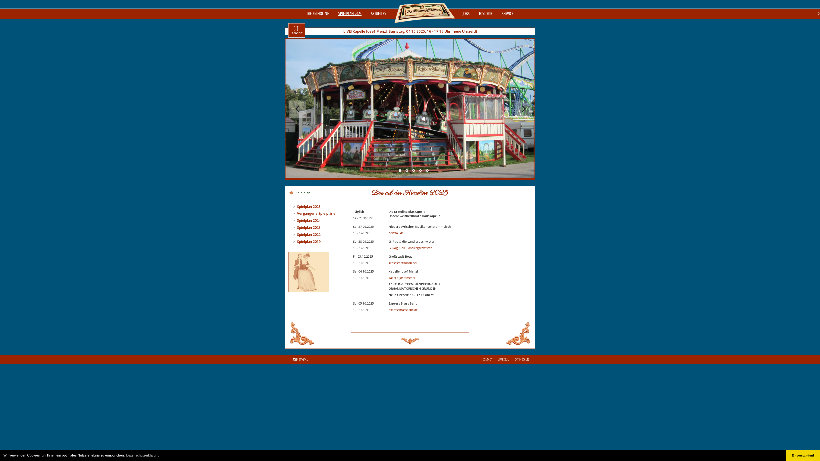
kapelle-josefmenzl (402, 278)
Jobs (466, 13)
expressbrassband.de (403, 310)
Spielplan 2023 (309, 227)
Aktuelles (378, 13)
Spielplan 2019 (309, 241)
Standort (297, 33)
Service (507, 13)
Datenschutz (522, 359)
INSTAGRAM (302, 359)
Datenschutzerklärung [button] (143, 455)
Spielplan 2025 (350, 13)
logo (424, 13)
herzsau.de (396, 233)
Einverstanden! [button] (803, 455)
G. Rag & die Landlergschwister (410, 248)
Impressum (503, 359)
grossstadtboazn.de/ (403, 263)
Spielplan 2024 (309, 220)
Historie (485, 13)
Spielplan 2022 (309, 234)
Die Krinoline (318, 13)
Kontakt (487, 359)
